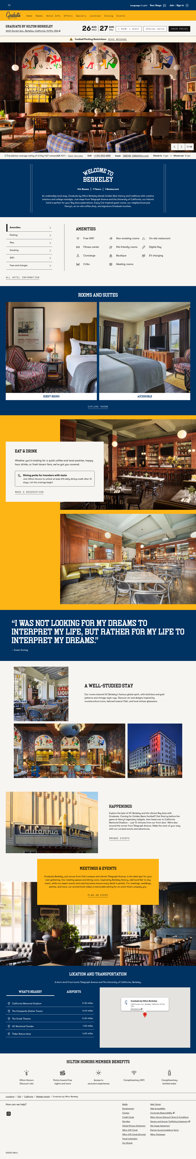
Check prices (180, 28)
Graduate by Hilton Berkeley (65, 1096)
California (28, 1096)
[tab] (29, 228)
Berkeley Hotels (43, 1096)
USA (19, 1096)
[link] (102, 155)
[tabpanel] (127, 247)
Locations (10, 1096)
